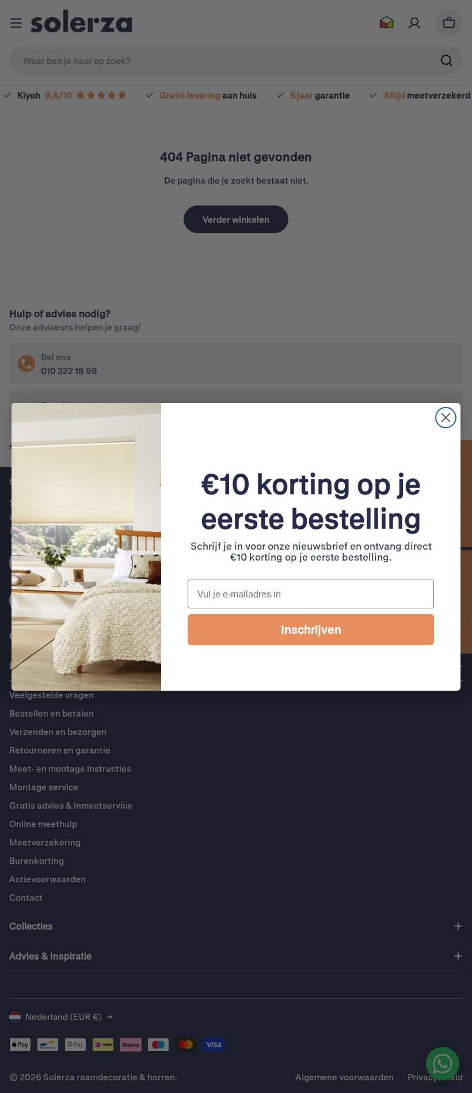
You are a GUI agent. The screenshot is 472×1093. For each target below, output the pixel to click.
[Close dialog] (446, 418)
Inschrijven (311, 629)
